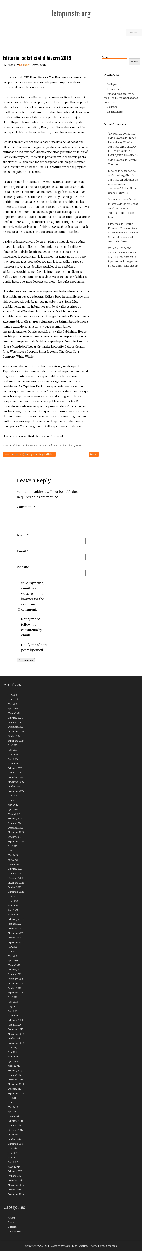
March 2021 (14, 965)
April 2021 (13, 960)
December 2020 (16, 979)
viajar (78, 445)
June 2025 (13, 749)
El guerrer (113, 89)
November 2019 (16, 1034)
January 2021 (14, 974)
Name (23, 535)
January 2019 (14, 1075)
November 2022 (16, 882)
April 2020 (13, 1011)
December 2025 (15, 727)
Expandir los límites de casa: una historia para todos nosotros (121, 98)
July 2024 (12, 795)
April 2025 (13, 759)
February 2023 (15, 869)
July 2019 (12, 1047)
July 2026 (12, 695)
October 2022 (14, 887)
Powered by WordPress (63, 1246)
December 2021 (15, 928)
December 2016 (15, 1180)
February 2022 (15, 919)
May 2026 (13, 704)
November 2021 (16, 933)
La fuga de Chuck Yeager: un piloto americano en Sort (123, 261)
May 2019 (13, 1056)
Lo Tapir (24, 65)
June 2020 (13, 1002)
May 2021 (13, 956)
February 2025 (15, 768)
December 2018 (15, 1079)
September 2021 (16, 942)
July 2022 (12, 896)
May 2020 (13, 1006)
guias (56, 445)
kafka (63, 445)
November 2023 (16, 832)
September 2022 (16, 891)
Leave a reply (38, 65)
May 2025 (13, 754)
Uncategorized (15, 1231)
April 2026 (13, 708)
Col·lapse (112, 84)
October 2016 (14, 1189)
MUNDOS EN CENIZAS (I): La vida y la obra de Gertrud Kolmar (123, 237)
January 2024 (14, 823)
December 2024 (15, 777)
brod (12, 445)
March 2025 (14, 763)
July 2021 (12, 946)
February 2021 (15, 969)
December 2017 (15, 1130)
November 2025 (16, 731)
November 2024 (16, 782)
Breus (11, 1222)
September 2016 (16, 1194)
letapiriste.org (71, 13)
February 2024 (15, 818)
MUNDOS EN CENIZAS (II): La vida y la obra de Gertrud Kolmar (29, 454)
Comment (26, 507)
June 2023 (13, 850)
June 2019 (13, 1052)
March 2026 (14, 713)
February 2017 (15, 1171)
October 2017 (14, 1139)
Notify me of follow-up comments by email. (31, 627)
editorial (47, 445)
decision (20, 445)
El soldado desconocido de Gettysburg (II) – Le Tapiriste (122, 175)
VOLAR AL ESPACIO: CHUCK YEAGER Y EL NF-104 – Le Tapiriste (123, 252)
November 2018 (16, 1084)
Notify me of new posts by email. (34, 647)
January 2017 (14, 1176)
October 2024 (14, 786)
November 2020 (16, 983)
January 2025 (14, 772)
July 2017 (12, 1148)
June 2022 (13, 901)
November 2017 (16, 1134)
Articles (11, 1217)
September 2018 (16, 1093)
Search (106, 57)
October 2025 (14, 736)
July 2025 (12, 745)
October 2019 (14, 1038)
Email (23, 551)
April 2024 (13, 809)
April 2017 (13, 1162)
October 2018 (14, 1088)
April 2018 (13, 1111)
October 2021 (14, 937)
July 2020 (12, 997)
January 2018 (14, 1125)
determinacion (33, 445)
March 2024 (14, 814)
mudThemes (109, 1246)
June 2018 (13, 1102)
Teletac (93, 454)
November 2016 (16, 1185)
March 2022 (14, 914)
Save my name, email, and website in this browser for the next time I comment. (32, 596)
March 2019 (14, 1066)
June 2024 (13, 800)
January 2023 (14, 873)
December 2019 (15, 1029)
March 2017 (14, 1166)
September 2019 (16, 1043)
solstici (70, 445)
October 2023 (14, 837)
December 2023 (15, 827)
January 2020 (15, 1024)
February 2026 (15, 718)
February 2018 (15, 1121)
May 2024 (13, 805)
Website (23, 567)
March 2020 (14, 1015)
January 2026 (14, 722)
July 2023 (12, 846)
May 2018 (13, 1107)
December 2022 (15, 878)
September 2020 (16, 992)
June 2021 (13, 951)
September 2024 (16, 791)
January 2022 (14, 924)
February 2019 (15, 1070)
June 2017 (12, 1153)
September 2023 (16, 841)
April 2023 (13, 860)
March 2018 (14, 1116)
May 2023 (13, 855)
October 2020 (14, 988)
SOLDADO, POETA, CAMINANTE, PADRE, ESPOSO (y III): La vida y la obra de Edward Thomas (123, 155)
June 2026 (13, 699)
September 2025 (16, 740)
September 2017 (16, 1144)
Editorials (12, 1226)
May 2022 (13, 905)
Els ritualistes (115, 111)
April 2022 (13, 910)
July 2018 (12, 1098)
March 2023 (14, 864)
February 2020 (15, 1020)
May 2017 (13, 1157)
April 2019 (13, 1061)
